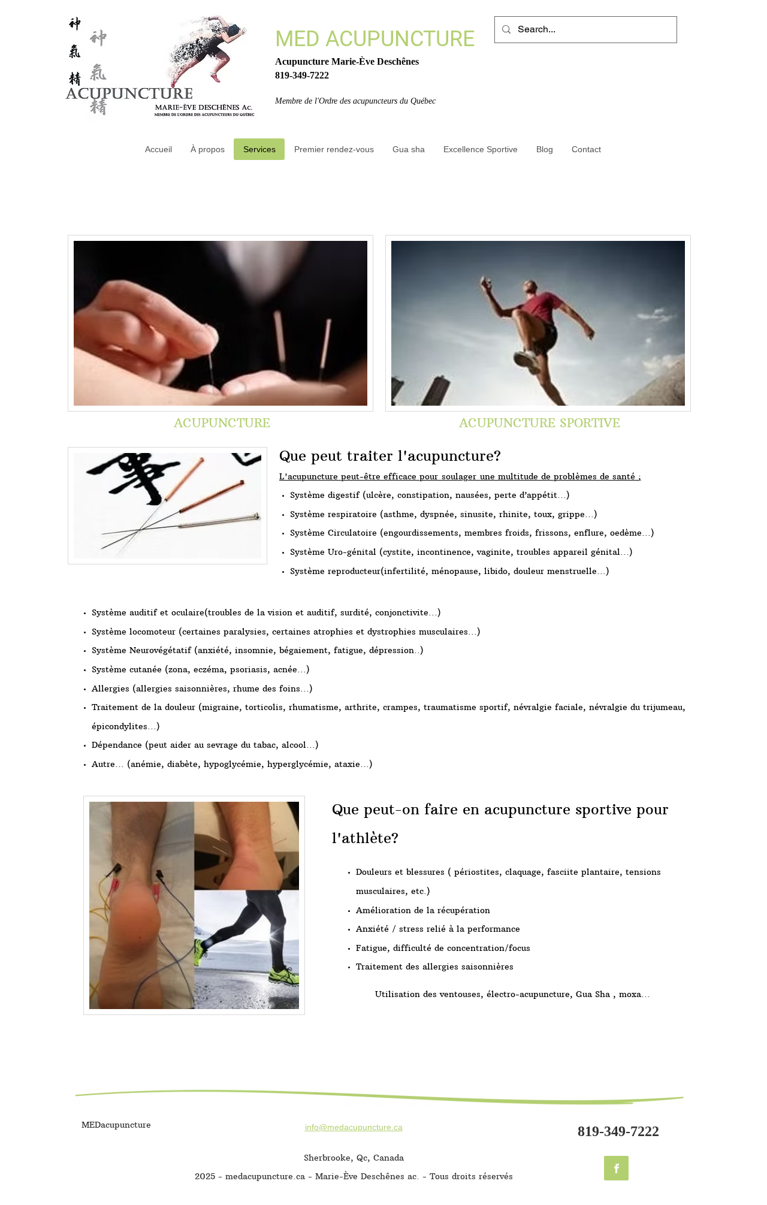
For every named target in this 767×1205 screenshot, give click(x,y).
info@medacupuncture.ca (354, 1127)
